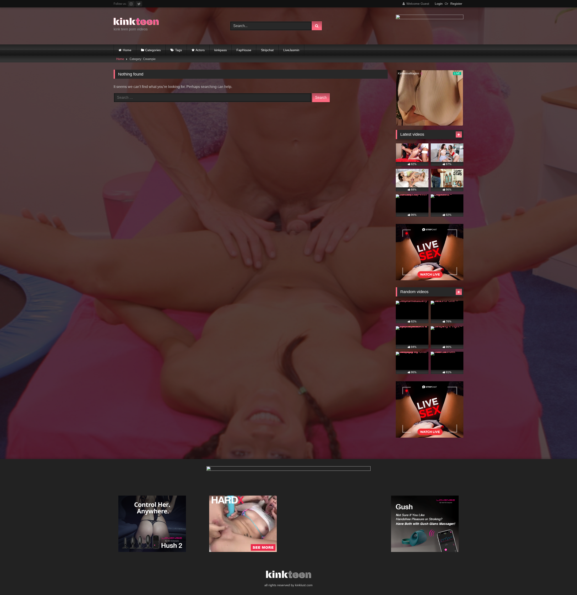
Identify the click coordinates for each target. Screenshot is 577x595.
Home (127, 50)
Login (439, 3)
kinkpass (220, 50)
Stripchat (267, 50)
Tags (178, 50)
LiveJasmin (291, 50)
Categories (153, 50)
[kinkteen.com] (136, 22)
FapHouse (243, 50)
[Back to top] (563, 581)
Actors (200, 50)
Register (456, 3)
